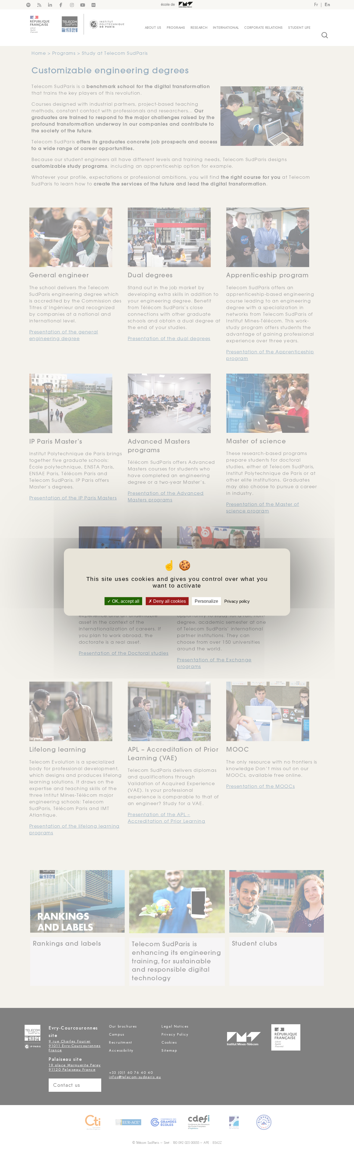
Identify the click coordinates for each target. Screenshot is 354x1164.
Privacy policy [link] (237, 601)
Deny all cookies (169, 601)
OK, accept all (125, 601)
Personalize (206, 601)
